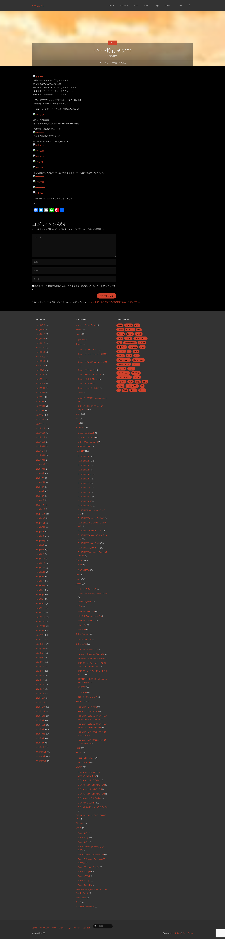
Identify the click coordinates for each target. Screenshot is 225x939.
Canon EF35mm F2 (86, 370)
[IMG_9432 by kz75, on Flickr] (38, 132)
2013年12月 (40, 559)
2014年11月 (40, 514)
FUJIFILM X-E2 (84, 461)
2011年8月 (40, 662)
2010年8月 (40, 716)
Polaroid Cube (84, 639)
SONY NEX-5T (84, 881)
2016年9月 (40, 437)
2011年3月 (40, 684)
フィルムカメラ (124, 377)
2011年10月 (40, 653)
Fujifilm (121, 334)
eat (77, 418)
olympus (133, 347)
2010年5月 (40, 729)
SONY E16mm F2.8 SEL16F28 (91, 855)
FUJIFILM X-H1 (84, 470)
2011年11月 (40, 648)
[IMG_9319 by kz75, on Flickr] (38, 176)
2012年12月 (40, 612)
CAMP (120, 330)
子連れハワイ (132, 386)
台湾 (145, 382)
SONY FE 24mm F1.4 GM (88, 867)
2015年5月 (40, 487)
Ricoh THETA (84, 762)
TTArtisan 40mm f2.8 (85, 907)
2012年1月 (40, 639)
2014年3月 (40, 545)
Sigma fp (80, 823)
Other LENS (81, 644)
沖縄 (125, 390)
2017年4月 (40, 410)
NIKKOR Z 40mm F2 (87, 620)
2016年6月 (40, 451)
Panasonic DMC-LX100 (88, 711)
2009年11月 (41, 756)
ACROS (129, 325)
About (76, 928)
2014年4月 (40, 541)
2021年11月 (40, 343)
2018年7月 (40, 401)
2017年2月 (40, 419)
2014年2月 (40, 550)
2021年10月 (41, 347)
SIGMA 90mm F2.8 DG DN (89, 798)
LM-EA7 (83, 692)
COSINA (79, 392)
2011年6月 (40, 671)
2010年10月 (41, 707)
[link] (189, 5)
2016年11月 (40, 428)
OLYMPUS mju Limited (88, 442)
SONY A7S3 (83, 842)
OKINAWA (122, 347)
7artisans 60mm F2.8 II (86, 325)
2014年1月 (40, 554)
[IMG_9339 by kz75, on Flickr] (39, 145)
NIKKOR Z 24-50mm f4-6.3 (90, 616)
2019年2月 (40, 392)
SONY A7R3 (83, 838)
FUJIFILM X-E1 (84, 456)
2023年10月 (41, 338)
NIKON (79, 606)
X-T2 (136, 356)
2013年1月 (40, 608)
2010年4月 (40, 734)
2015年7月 (40, 478)
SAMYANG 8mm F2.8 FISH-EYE (91, 658)
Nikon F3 (82, 625)
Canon (79, 344)
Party (78, 748)
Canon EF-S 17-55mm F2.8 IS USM (93, 354)
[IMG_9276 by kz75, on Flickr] (39, 114)
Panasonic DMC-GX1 (87, 707)
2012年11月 (40, 617)
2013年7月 (40, 581)
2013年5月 (40, 590)
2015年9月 (40, 469)
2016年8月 (40, 442)
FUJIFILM (80, 451)
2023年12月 (41, 329)
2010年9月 (40, 711)
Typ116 (121, 356)
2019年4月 (40, 383)
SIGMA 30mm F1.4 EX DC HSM (91, 785)
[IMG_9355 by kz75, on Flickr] (38, 150)
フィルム (136, 373)
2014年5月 (40, 536)
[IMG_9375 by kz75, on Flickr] (38, 156)
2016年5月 (40, 455)
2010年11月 (40, 702)
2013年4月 (40, 594)
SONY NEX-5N (84, 872)
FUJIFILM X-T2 (84, 488)
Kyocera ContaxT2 (86, 437)
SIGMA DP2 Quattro (87, 803)
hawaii (129, 334)
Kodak (138, 334)
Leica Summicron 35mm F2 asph (93, 593)
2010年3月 (40, 738)
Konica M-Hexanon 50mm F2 (91, 654)
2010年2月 (40, 743)
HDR (78, 575)
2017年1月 (40, 424)
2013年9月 (40, 572)
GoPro (79, 565)
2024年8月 (40, 325)
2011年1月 (40, 693)
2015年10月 (41, 464)
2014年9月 (40, 523)
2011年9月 (40, 657)
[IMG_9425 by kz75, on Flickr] (38, 193)
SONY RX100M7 (85, 885)
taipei (136, 351)
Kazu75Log (38, 5)
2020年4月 (40, 356)
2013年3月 (40, 599)
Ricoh (78, 752)
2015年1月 (40, 505)
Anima (177, 933)
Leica (78, 584)
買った (142, 390)
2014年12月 (41, 509)
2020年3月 (40, 361)
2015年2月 (40, 500)
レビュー (121, 382)
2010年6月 (40, 725)
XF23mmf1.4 (138, 360)
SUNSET (121, 351)
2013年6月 (40, 586)
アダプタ (82, 687)
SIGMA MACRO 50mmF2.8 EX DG (93, 807)
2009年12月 (41, 752)
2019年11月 (40, 379)
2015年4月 (40, 491)
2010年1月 (40, 747)
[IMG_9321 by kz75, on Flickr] (38, 182)
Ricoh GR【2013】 (86, 758)
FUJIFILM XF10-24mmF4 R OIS (91, 518)
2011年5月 (40, 675)
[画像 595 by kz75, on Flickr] (38, 77)
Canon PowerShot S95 (88, 388)
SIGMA (79, 767)
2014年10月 (41, 518)
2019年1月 (40, 397)
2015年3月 (40, 496)
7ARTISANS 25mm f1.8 (88, 649)
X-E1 (129, 356)
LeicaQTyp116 (140, 338)
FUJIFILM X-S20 (85, 479)
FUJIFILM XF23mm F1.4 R (89, 543)
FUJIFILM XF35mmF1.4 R (88, 548)
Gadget (79, 560)
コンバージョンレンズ (88, 697)
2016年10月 (41, 433)
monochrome (130, 343)
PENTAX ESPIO (84, 446)
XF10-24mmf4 (124, 360)
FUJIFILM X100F (85, 497)
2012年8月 (40, 630)
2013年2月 (40, 603)
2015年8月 (40, 473)
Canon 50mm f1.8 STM (88, 349)
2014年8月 (40, 527)
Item (78, 579)
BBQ (137, 325)
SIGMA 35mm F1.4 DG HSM (90, 789)
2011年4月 (40, 680)
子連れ (120, 386)
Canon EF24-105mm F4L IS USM (92, 362)
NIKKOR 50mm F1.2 (86, 611)
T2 (129, 351)
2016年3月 (40, 460)
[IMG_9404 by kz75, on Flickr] (39, 187)
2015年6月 (40, 482)
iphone (81, 339)
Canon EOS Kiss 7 (86, 433)
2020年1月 (40, 370)
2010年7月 (40, 720)
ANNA (79, 329)
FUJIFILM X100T (85, 501)
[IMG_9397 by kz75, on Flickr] (39, 167)
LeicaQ (128, 338)
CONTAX (130, 330)
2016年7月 (40, 446)
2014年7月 (40, 532)
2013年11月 (40, 563)
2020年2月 (40, 365)
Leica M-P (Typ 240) (87, 589)
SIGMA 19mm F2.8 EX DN (89, 780)
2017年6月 (40, 406)
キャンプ (121, 369)
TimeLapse (81, 898)
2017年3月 (40, 415)
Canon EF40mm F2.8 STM (89, 374)
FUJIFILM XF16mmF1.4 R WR (90, 531)
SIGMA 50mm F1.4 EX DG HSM (91, 794)
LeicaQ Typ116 (84, 602)
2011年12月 (40, 644)
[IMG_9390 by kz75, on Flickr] (39, 162)
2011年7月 (40, 666)
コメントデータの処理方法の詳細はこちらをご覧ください (114, 302)
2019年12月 (41, 374)
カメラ (136, 364)
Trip (112, 43)
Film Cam (80, 427)
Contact (86, 928)
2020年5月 (40, 352)
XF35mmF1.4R (124, 364)
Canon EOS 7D (85, 383)
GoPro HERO (84, 570)
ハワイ (131, 369)
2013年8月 (40, 577)
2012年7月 (40, 635)
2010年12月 (41, 698)
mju (119, 343)
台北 (138, 382)
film (138, 330)
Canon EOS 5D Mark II (88, 379)
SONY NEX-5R (84, 876)
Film (78, 423)
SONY (78, 828)
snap (142, 347)
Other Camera (82, 634)
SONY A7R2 (83, 833)
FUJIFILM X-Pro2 (85, 474)
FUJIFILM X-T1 (84, 483)
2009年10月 (41, 761)
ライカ (137, 377)
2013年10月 (41, 568)
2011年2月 (40, 689)
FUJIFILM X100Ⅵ (85, 506)
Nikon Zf (82, 629)
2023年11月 (40, 334)
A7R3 (120, 325)
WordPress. (188, 933)
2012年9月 (40, 626)
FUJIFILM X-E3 (84, 465)
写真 (130, 382)
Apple (79, 334)
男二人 (133, 390)
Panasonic (81, 701)
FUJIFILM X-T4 (84, 492)
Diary (78, 414)
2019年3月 (40, 388)
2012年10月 (41, 621)
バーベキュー (123, 373)
